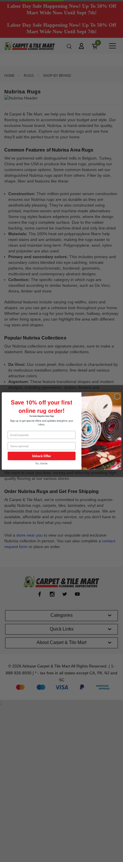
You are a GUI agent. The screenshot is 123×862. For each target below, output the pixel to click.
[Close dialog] (117, 396)
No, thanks (41, 463)
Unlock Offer (41, 455)
